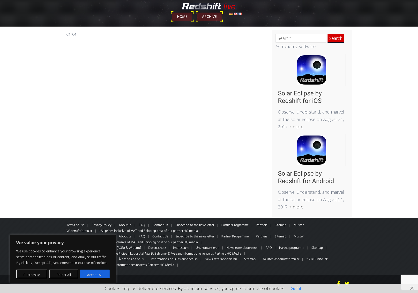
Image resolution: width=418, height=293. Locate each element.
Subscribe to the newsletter (194, 225)
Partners (262, 225)
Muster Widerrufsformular (281, 259)
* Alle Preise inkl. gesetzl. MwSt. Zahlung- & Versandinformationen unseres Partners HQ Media (176, 254)
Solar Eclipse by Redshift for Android (306, 177)
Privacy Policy (102, 225)
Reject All (63, 274)
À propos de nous (131, 259)
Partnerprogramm (291, 248)
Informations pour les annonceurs (174, 259)
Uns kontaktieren (207, 248)
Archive (209, 17)
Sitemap (280, 225)
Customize (31, 274)
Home (182, 17)
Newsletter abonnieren (242, 248)
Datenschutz (157, 248)
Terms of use (75, 225)
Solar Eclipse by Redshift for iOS (300, 97)
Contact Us (160, 225)
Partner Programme (235, 225)
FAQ (142, 225)
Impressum (180, 248)
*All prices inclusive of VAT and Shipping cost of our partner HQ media (148, 231)
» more (295, 126)
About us (125, 225)
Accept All (94, 274)
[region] (63, 259)
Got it (296, 288)
